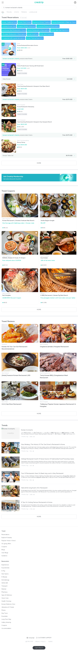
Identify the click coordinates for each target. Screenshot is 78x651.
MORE (39, 163)
